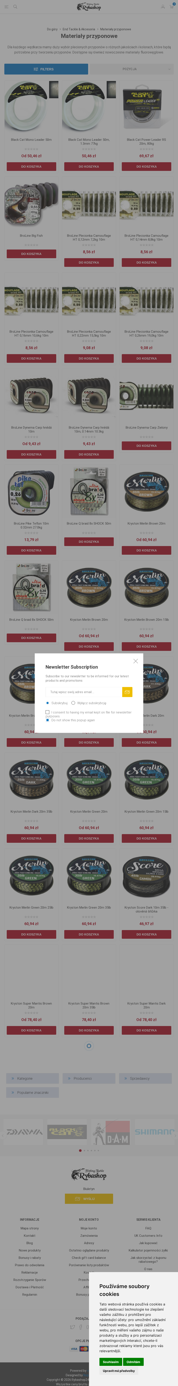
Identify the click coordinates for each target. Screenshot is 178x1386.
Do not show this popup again (73, 720)
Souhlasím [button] (111, 1362)
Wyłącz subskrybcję (91, 703)
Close (136, 661)
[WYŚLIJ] (127, 692)
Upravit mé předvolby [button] (119, 1371)
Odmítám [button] (133, 1362)
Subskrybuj (59, 703)
